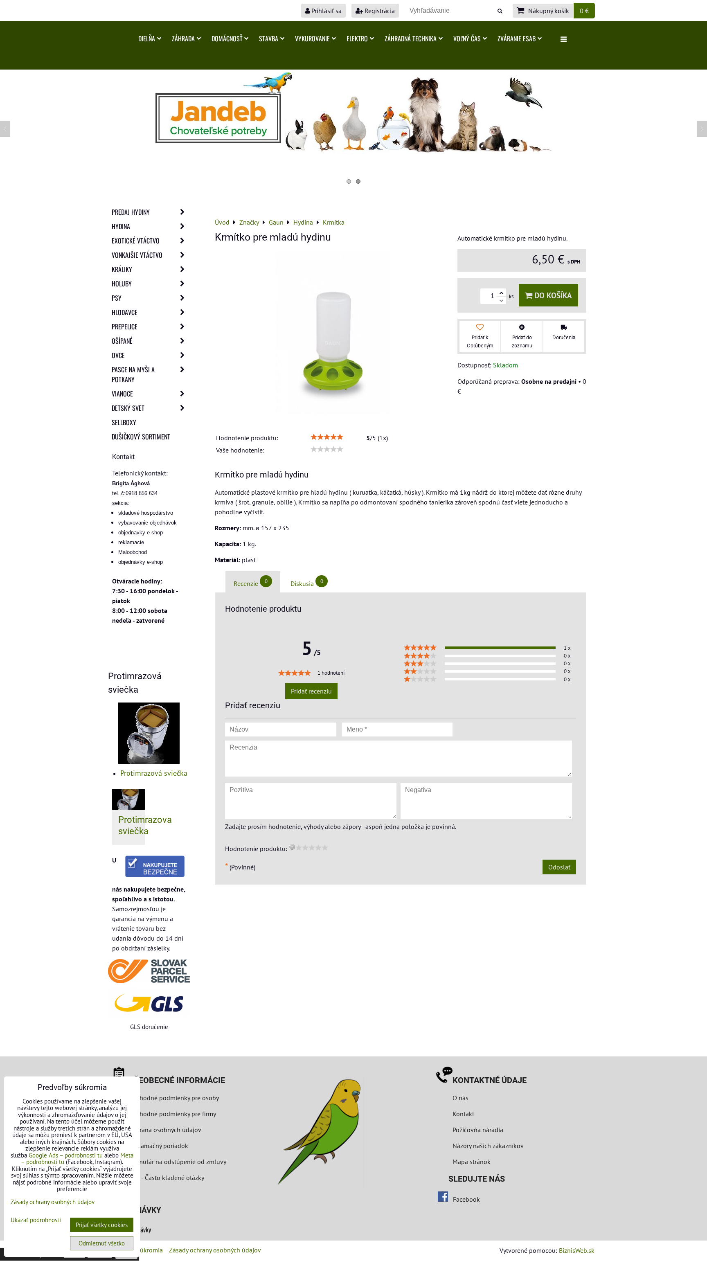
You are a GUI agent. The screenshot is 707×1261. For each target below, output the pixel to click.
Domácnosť (227, 38)
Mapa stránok (472, 1161)
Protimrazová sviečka (153, 773)
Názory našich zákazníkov (488, 1146)
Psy (117, 298)
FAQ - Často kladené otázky (166, 1177)
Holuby (122, 283)
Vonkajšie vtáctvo (137, 255)
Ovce (118, 355)
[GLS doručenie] (149, 1002)
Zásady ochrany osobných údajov (215, 1250)
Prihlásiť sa (326, 11)
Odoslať (559, 867)
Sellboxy (124, 422)
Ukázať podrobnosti (36, 1220)
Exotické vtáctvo (136, 240)
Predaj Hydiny (131, 212)
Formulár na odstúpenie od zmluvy (176, 1161)
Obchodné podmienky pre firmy (172, 1114)
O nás (460, 1098)
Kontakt (463, 1114)
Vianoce (122, 394)
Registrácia (379, 11)
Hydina (121, 226)
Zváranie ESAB (517, 38)
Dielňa (146, 38)
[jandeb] (353, 152)
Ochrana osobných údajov (164, 1130)
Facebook (466, 1199)
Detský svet (128, 408)
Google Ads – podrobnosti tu (66, 1155)
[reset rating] (292, 847)
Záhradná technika (411, 38)
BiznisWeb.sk (576, 1250)
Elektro (357, 38)
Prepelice (124, 326)
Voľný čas (467, 38)
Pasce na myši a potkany (133, 374)
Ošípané (122, 341)
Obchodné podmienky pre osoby (173, 1098)
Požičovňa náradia (478, 1130)
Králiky (122, 269)
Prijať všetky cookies (102, 1225)
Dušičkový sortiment (141, 436)
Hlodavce (124, 312)
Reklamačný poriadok (158, 1146)
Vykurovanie (312, 38)
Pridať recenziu (311, 691)
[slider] (327, 437)
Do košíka (552, 295)
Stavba (268, 38)
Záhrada (183, 38)
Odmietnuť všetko (102, 1243)
